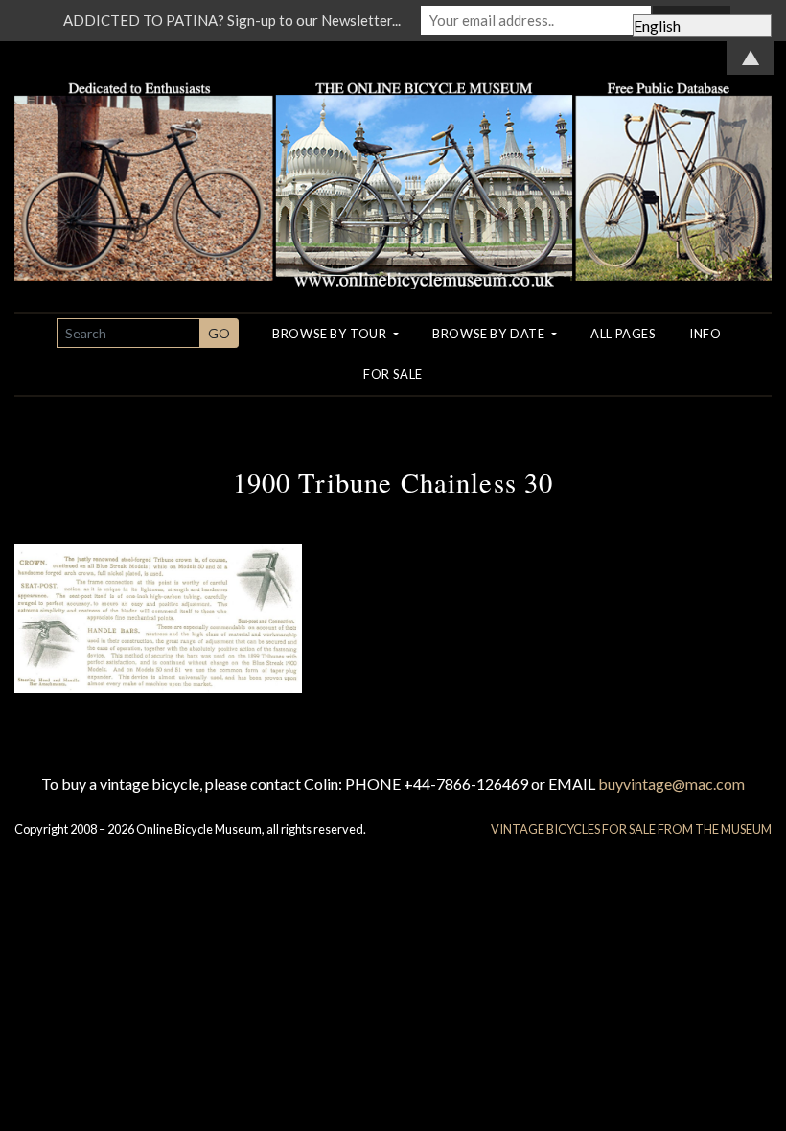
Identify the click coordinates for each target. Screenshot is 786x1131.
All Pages (623, 333)
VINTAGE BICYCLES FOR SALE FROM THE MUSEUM (631, 829)
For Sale (393, 373)
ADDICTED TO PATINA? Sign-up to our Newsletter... (232, 20)
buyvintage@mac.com (671, 783)
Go (219, 333)
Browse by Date (490, 333)
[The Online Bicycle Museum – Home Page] (393, 162)
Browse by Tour (331, 333)
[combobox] (128, 333)
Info (705, 333)
